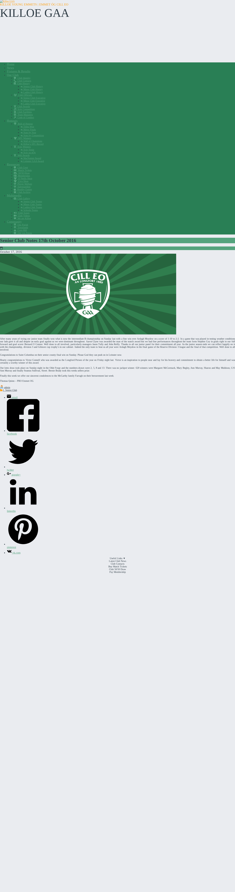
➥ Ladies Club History (32, 92)
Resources (13, 164)
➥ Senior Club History (32, 86)
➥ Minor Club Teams (31, 204)
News (10, 67)
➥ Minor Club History (32, 89)
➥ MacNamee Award (31, 158)
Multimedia (14, 195)
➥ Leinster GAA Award (32, 161)
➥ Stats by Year (28, 132)
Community (14, 221)
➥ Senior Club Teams (31, 201)
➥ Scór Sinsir (27, 149)
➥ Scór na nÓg (28, 152)
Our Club (13, 75)
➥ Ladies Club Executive (33, 104)
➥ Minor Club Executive (33, 101)
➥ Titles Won (27, 126)
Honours (12, 120)
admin (7, 387)
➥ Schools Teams (29, 210)
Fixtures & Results (18, 71)
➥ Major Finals (28, 129)
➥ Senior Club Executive (33, 98)
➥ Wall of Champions (31, 141)
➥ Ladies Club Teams (31, 207)
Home (10, 64)
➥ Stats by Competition (32, 135)
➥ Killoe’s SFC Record (32, 144)
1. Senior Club (10, 390)
